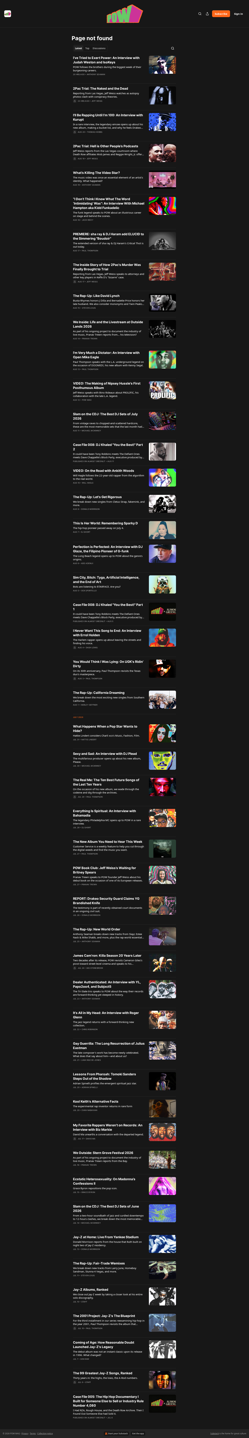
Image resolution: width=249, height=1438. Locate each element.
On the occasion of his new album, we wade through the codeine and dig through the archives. (106, 790)
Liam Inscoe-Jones (91, 1060)
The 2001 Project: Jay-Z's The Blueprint (104, 1316)
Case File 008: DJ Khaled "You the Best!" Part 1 (108, 607)
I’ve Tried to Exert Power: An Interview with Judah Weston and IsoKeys (106, 60)
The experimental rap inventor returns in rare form (102, 1106)
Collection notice (45, 1433)
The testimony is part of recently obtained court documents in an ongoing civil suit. (107, 909)
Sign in (238, 13)
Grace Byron (88, 1192)
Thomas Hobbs (94, 132)
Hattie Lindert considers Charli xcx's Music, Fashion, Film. (106, 735)
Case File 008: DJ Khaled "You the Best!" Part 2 (108, 447)
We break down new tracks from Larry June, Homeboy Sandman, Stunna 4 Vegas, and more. (104, 1269)
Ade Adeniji (87, 563)
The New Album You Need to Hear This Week (107, 842)
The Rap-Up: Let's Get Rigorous (97, 497)
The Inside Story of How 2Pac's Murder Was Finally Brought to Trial (107, 267)
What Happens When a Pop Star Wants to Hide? (105, 729)
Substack (214, 1433)
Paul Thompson (90, 250)
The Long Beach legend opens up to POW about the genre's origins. (107, 557)
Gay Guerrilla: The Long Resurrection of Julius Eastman (109, 1046)
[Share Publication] (207, 13)
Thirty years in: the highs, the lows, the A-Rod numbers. (105, 1378)
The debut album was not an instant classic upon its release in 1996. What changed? (107, 1353)
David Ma (91, 1139)
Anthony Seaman (96, 74)
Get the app (138, 1433)
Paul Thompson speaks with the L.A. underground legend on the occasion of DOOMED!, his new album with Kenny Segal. (108, 363)
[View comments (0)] (98, 79)
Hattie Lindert (89, 739)
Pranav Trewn (89, 338)
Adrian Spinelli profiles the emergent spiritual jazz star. (105, 1083)
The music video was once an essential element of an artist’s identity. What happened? (108, 179)
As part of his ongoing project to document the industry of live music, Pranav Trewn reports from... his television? (107, 332)
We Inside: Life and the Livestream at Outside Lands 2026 (108, 324)
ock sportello (89, 590)
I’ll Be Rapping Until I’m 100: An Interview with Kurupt (108, 117)
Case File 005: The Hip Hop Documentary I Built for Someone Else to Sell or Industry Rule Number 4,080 (108, 1401)
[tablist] (90, 48)
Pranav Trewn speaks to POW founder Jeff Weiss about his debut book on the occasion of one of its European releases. (108, 878)
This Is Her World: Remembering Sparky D (105, 523)
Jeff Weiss (96, 101)
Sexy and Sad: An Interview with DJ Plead (105, 754)
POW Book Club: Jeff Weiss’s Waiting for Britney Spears (104, 870)
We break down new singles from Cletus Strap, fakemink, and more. (109, 503)
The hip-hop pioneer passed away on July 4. (98, 528)
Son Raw (84, 1359)
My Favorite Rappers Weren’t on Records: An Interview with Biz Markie (107, 1127)
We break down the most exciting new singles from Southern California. (108, 699)
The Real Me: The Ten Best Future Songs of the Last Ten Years (106, 782)
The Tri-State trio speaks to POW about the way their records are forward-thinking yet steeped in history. (108, 993)
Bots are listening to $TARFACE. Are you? (97, 586)
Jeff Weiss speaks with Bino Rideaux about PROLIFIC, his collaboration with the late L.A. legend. (106, 394)
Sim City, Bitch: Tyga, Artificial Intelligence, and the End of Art (106, 580)
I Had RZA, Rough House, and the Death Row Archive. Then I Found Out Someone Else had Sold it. (108, 1412)
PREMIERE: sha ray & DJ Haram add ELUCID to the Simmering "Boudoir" (108, 236)
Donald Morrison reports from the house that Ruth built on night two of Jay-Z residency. (107, 1243)
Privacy (25, 1433)
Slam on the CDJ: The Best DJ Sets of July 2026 (105, 416)
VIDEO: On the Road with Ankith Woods (103, 471)
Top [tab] (87, 48)
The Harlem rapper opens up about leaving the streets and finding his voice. (107, 641)
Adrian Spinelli (90, 1087)
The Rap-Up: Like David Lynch (96, 296)
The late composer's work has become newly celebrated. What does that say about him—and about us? (106, 1054)
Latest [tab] (78, 48)
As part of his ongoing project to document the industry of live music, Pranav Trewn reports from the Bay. (107, 1159)
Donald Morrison (90, 509)
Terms (33, 1433)
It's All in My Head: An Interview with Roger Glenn (106, 1015)
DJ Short (85, 532)
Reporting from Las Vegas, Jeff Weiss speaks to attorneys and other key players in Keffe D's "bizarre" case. (108, 275)
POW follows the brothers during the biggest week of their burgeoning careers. (107, 68)
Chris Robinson (90, 1029)
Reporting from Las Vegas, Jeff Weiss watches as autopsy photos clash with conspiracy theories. (106, 95)
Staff (84, 1302)
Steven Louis (89, 308)
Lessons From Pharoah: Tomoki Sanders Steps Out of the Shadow (104, 1076)
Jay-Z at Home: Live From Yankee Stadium (106, 1237)
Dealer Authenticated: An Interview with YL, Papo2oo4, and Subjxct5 (107, 984)
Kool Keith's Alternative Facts (95, 1101)
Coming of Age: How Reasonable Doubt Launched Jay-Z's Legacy (103, 1345)
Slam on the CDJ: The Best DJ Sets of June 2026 (106, 1208)
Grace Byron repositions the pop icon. (95, 1188)
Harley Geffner (89, 705)
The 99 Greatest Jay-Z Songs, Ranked (102, 1373)
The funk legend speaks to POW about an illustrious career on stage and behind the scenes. (107, 214)
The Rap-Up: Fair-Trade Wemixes (99, 1263)
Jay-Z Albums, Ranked (90, 1290)
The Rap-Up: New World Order (96, 929)
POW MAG (86, 400)
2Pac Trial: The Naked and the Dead (100, 88)
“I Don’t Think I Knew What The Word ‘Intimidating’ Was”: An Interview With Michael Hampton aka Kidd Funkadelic (108, 203)
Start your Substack (118, 1433)
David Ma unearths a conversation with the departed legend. (108, 1134)
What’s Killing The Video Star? (96, 173)
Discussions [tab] (99, 48)
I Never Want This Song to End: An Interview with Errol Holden (107, 633)
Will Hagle (88, 483)
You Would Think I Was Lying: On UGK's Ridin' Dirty (108, 664)
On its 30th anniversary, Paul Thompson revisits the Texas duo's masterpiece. (106, 672)
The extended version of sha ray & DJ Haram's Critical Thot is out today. (108, 245)
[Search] (199, 13)
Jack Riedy (87, 220)
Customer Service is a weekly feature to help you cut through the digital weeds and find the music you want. (108, 848)
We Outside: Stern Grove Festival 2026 (103, 1153)
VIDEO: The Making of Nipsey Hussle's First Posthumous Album (106, 385)
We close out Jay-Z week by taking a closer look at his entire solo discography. (107, 1296)
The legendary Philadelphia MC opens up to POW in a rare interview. (107, 821)
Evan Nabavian (89, 1110)
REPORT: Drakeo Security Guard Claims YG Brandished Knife (106, 901)
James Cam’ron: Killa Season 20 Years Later (107, 956)
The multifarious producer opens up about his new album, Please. (107, 760)
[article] (124, 68)
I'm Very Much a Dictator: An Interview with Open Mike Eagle (106, 355)
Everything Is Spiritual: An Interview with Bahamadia (104, 813)
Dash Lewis (92, 647)
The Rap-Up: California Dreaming (98, 693)
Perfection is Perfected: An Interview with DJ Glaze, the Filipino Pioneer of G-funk (108, 549)
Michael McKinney (91, 430)
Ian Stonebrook (94, 968)
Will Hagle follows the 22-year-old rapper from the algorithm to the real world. (108, 477)
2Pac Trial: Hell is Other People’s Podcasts (105, 146)
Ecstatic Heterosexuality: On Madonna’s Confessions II (104, 1181)
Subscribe (221, 13)
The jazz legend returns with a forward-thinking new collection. (103, 1023)
